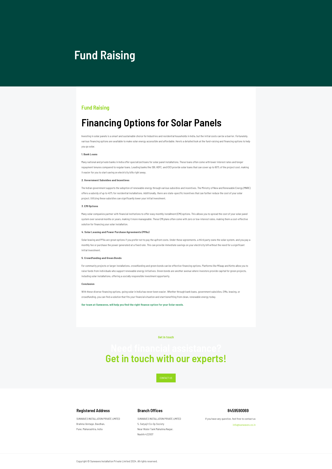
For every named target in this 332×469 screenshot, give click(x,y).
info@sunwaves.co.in (244, 424)
